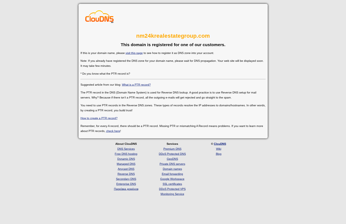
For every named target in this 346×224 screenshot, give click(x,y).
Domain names (172, 168)
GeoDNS (172, 158)
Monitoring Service (172, 194)
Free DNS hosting (126, 153)
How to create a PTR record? (99, 118)
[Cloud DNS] (99, 17)
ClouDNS (220, 143)
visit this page (134, 53)
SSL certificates (172, 183)
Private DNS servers (172, 163)
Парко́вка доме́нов (126, 189)
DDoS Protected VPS (172, 189)
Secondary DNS (126, 178)
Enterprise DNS (126, 183)
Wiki (218, 148)
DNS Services (126, 148)
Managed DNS (126, 163)
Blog (218, 153)
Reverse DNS (126, 173)
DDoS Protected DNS (172, 153)
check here (113, 131)
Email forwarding (172, 173)
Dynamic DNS (126, 158)
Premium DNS (172, 148)
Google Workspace (172, 178)
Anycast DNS (126, 168)
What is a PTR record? (136, 84)
